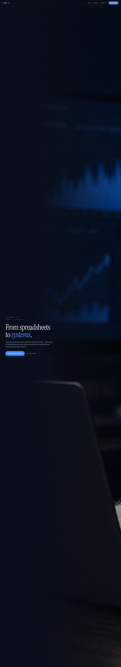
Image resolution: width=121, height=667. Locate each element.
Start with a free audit (14, 353)
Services (96, 3)
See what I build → (32, 353)
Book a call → (113, 3)
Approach (103, 3)
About (89, 3)
